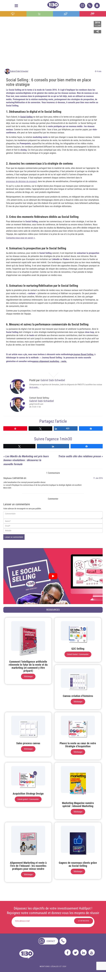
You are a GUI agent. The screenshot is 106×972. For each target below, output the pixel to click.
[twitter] (75, 952)
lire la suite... (34, 387)
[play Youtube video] (53, 576)
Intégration (39, 14)
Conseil (13, 14)
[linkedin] (83, 952)
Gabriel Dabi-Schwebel (19, 71)
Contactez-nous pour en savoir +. (20, 237)
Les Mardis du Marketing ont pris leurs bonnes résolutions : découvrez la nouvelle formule (26, 460)
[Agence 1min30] (53, 5)
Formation (66, 14)
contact (51, 941)
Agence (93, 14)
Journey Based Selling (83, 354)
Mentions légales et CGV (53, 966)
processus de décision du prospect (21, 181)
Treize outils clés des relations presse (79, 456)
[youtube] (91, 952)
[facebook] (67, 952)
